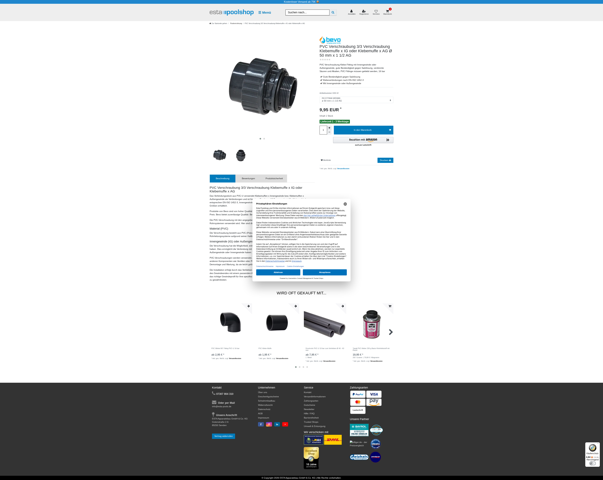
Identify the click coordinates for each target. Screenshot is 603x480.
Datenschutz (264, 409)
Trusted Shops (311, 422)
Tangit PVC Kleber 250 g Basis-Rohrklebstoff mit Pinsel (371, 349)
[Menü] (598, 444)
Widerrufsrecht (265, 405)
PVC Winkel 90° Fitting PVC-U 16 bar (225, 348)
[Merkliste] (376, 12)
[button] (363, 141)
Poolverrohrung (236, 23)
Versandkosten (343, 168)
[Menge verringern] (329, 132)
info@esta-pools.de (221, 406)
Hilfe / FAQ (309, 413)
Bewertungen (248, 178)
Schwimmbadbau (266, 401)
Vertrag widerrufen (223, 436)
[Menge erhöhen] (329, 128)
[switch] (592, 463)
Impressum (263, 417)
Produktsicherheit (274, 178)
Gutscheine (309, 405)
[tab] (223, 178)
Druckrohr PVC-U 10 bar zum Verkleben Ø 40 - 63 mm (325, 349)
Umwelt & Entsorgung (314, 426)
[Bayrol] (359, 430)
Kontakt (307, 392)
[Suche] (333, 12)
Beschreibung (222, 178)
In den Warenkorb (363, 130)
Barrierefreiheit (311, 417)
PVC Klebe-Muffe (265, 348)
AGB (260, 413)
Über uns (262, 392)
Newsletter (309, 409)
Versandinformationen (315, 396)
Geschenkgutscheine (268, 396)
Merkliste (327, 160)
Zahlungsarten (311, 401)
